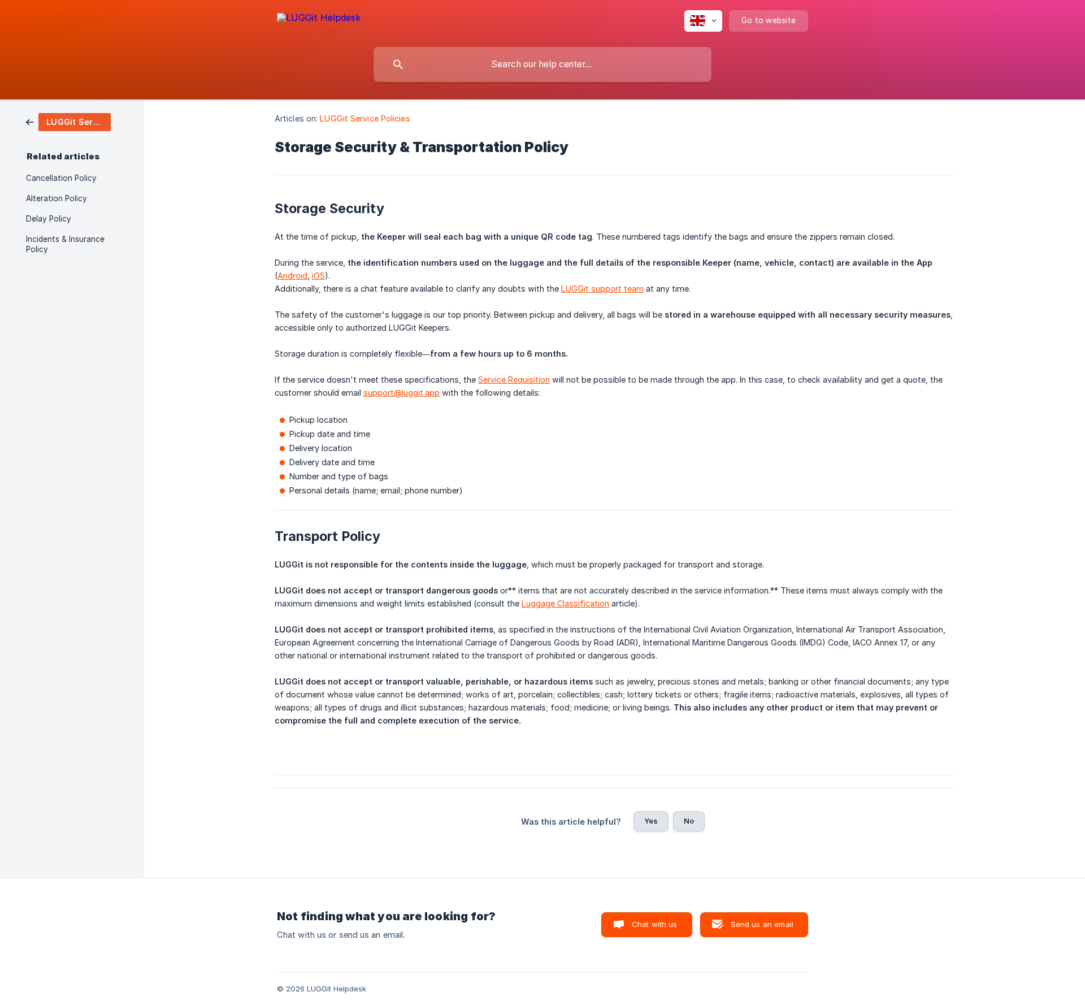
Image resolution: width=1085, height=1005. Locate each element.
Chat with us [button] (655, 924)
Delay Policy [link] (48, 218)
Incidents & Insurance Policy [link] (65, 244)
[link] (68, 121)
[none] (319, 19)
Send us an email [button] (762, 924)
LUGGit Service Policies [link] (365, 118)
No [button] (689, 820)
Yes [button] (651, 820)
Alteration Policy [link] (56, 198)
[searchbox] (542, 64)
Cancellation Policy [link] (61, 178)
